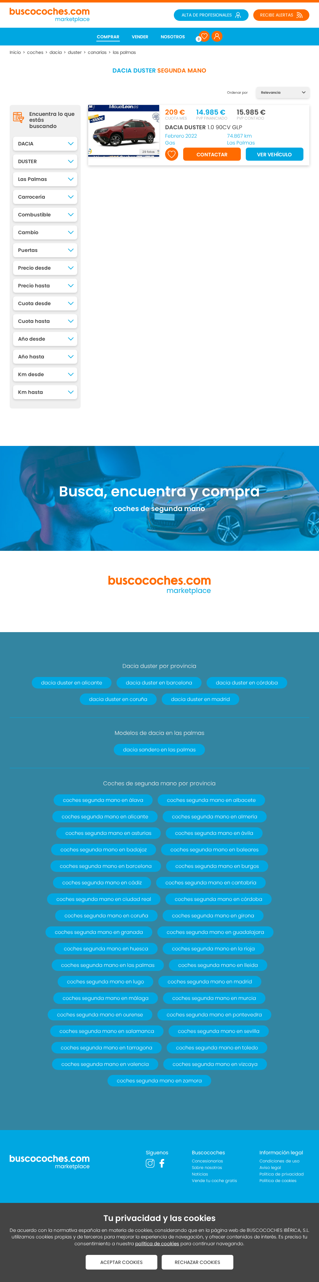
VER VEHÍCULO (274, 154)
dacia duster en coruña (118, 699)
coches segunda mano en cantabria (210, 882)
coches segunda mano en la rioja (213, 948)
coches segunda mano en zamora (159, 1080)
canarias (97, 52)
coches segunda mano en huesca (106, 948)
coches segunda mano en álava (103, 800)
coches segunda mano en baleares (214, 849)
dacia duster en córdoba (247, 682)
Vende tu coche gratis (214, 1181)
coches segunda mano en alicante (105, 816)
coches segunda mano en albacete (211, 800)
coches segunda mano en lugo (105, 981)
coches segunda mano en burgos (217, 866)
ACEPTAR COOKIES (121, 1262)
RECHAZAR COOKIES (197, 1262)
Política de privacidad (281, 1174)
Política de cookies (278, 1181)
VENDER (140, 37)
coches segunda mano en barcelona (106, 866)
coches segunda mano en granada (99, 932)
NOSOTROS (173, 37)
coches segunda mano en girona (213, 915)
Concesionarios (207, 1161)
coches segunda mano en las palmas (108, 965)
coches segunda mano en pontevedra (214, 1014)
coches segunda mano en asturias (108, 833)
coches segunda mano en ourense (100, 1014)
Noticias (200, 1174)
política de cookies (157, 1243)
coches (35, 52)
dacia (56, 52)
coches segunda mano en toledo (217, 1047)
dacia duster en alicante (71, 682)
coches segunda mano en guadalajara (215, 932)
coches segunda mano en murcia (214, 998)
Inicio (15, 52)
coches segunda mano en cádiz (102, 882)
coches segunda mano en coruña (106, 915)
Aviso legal (270, 1168)
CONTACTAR (212, 154)
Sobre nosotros (207, 1168)
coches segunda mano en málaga (106, 998)
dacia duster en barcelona (159, 682)
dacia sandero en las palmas (159, 749)
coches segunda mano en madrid (210, 981)
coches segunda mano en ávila (214, 833)
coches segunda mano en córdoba (218, 899)
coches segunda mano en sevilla (218, 1031)
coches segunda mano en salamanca (107, 1031)
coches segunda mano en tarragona (106, 1047)
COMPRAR (108, 37)
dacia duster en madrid (200, 699)
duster (75, 52)
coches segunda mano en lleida (218, 965)
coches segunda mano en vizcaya (215, 1064)
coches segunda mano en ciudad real (103, 899)
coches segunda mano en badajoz (103, 849)
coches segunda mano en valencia (105, 1064)
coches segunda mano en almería (214, 816)
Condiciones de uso (279, 1161)
